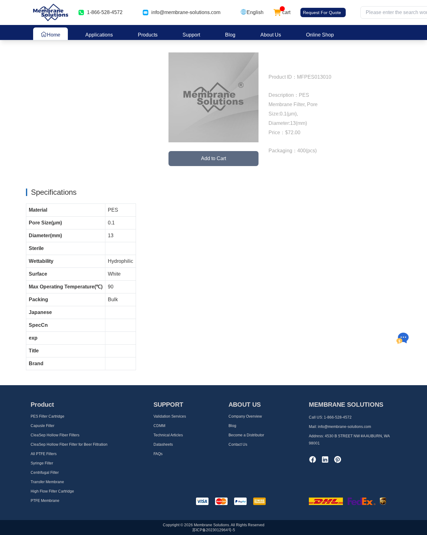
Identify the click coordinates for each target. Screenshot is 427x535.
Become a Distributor (246, 435)
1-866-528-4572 (338, 417)
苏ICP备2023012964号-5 (213, 530)
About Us (270, 34)
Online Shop (320, 34)
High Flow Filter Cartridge (52, 491)
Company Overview (245, 416)
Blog (230, 34)
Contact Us (238, 444)
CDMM (159, 426)
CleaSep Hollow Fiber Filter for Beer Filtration (69, 444)
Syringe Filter (42, 463)
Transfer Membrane (47, 482)
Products (148, 34)
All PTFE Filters (44, 454)
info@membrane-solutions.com (185, 12)
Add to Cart (213, 158)
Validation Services (169, 416)
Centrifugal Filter (45, 472)
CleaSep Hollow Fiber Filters (55, 435)
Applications (99, 34)
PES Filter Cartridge (47, 416)
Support (191, 34)
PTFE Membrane (45, 500)
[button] (252, 12)
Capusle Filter (42, 426)
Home (53, 34)
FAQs (158, 454)
